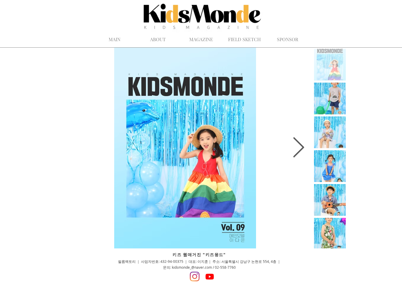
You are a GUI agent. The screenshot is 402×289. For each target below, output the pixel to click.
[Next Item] (298, 148)
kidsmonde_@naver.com (192, 267)
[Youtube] (210, 276)
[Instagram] (195, 276)
